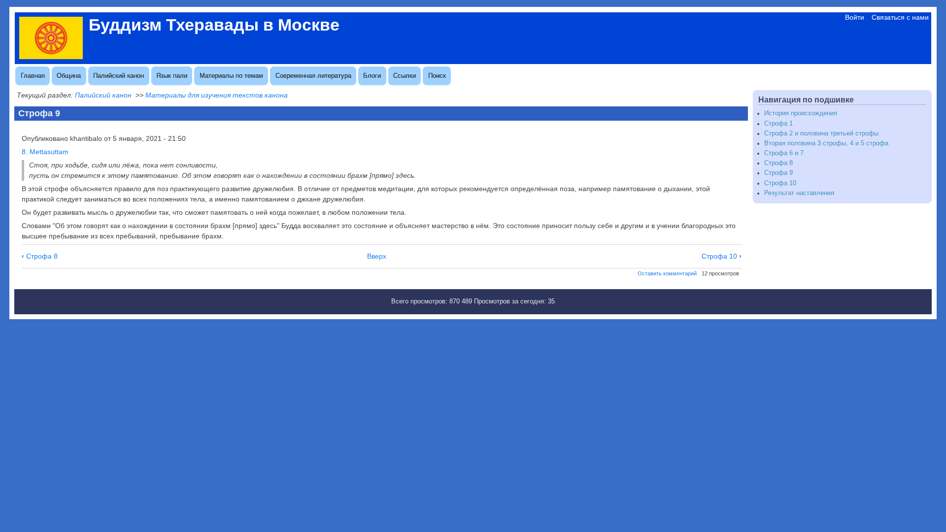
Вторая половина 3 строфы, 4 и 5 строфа (826, 143)
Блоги (372, 75)
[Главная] (51, 57)
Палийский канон (118, 75)
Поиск (437, 75)
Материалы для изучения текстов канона (216, 95)
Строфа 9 (778, 172)
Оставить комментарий (667, 273)
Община (69, 75)
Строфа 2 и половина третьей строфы (821, 133)
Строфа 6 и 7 (784, 153)
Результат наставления (799, 193)
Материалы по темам (231, 75)
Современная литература (313, 75)
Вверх (376, 256)
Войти (854, 17)
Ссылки (404, 75)
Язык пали (171, 75)
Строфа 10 (722, 256)
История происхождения (800, 113)
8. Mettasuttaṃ (45, 152)
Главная (33, 75)
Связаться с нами (900, 17)
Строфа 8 (40, 256)
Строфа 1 (778, 123)
